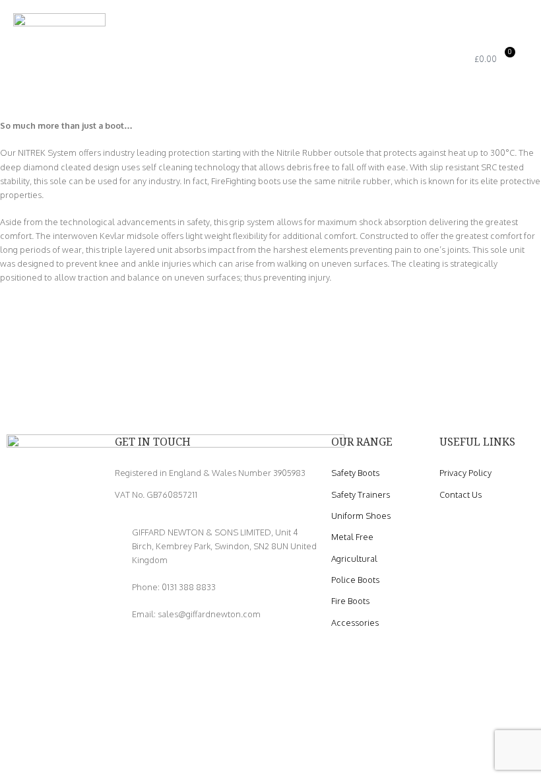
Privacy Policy (465, 472)
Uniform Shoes (361, 515)
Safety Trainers (360, 494)
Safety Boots (355, 472)
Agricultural (354, 558)
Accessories (355, 622)
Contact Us (460, 494)
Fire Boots (350, 600)
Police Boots (355, 579)
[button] (419, 60)
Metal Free (352, 536)
